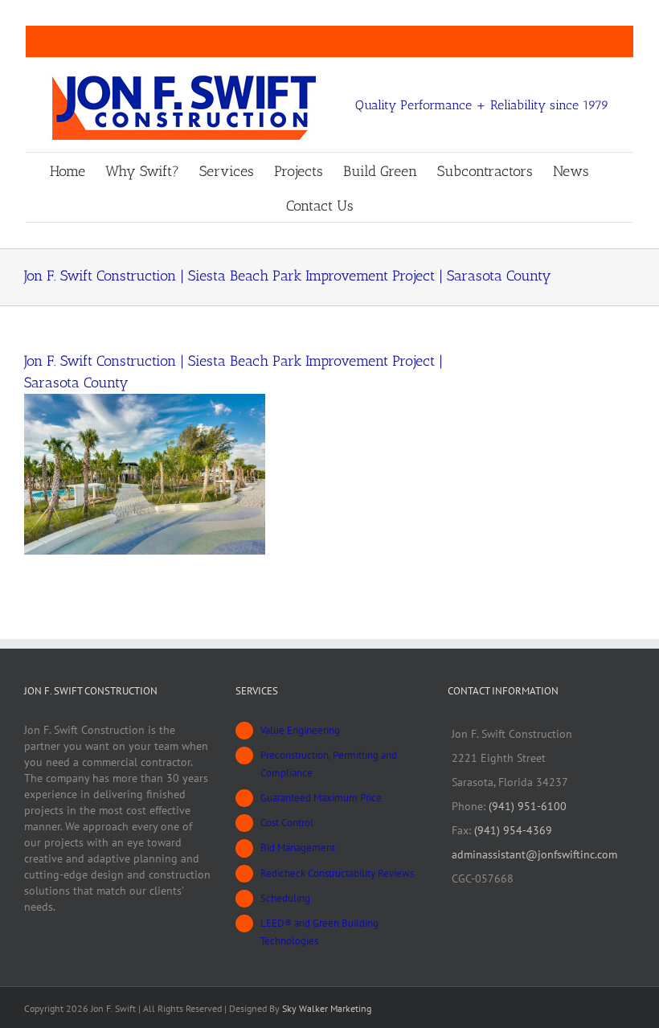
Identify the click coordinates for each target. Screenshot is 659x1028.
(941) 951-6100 (528, 806)
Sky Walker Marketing (326, 1008)
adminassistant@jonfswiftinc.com (534, 854)
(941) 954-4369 (513, 830)
